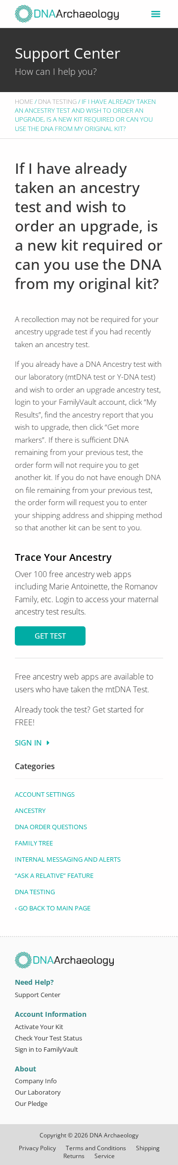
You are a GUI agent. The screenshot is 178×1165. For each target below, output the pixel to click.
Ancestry (30, 810)
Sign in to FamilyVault (46, 1049)
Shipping (148, 1148)
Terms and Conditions (96, 1148)
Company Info (36, 1080)
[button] (155, 13)
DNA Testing (57, 101)
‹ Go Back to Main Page (52, 908)
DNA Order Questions (51, 826)
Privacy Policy (37, 1148)
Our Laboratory (38, 1092)
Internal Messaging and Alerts (68, 859)
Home (24, 101)
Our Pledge (31, 1103)
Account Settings (45, 794)
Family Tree (34, 843)
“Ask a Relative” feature (54, 875)
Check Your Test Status (48, 1038)
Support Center (67, 53)
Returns (74, 1156)
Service (104, 1156)
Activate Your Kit (39, 1026)
